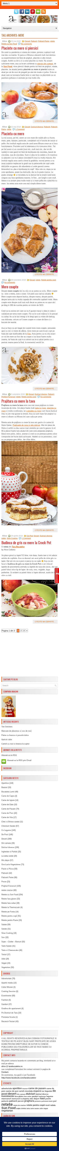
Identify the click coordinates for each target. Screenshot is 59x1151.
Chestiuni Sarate (8, 826)
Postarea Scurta (8, 1017)
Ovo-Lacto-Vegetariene (10, 864)
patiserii (13, 1101)
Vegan (4, 963)
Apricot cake (6, 739)
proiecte (38, 1101)
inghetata (42, 1096)
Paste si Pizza (7, 869)
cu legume (47, 1091)
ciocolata (29, 1091)
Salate (4, 924)
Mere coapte (9, 286)
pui (54, 1101)
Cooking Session (8, 991)
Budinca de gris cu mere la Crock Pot (26, 542)
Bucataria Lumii (7, 792)
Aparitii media (7, 983)
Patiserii (34, 41)
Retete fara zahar (8, 903)
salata (52, 1105)
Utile (3, 959)
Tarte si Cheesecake (9, 950)
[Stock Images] (8, 716)
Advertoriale (6, 978)
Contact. (5, 1072)
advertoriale (6, 1088)
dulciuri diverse (42, 1094)
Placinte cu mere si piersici (19, 48)
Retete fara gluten (8, 899)
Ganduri (4, 1004)
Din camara (6, 843)
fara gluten (19, 1096)
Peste (3, 882)
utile (41, 1108)
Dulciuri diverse (37, 127)
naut (42, 1098)
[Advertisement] (29, 655)
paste (48, 1098)
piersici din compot (45, 64)
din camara (21, 1094)
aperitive (17, 1088)
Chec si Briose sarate (10, 822)
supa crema (21, 1108)
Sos (3, 937)
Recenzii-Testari (8, 1021)
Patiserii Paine (43, 41)
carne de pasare (37, 1088)
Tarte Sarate (6, 946)
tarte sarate (35, 1108)
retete (52, 41)
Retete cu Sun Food (9, 44)
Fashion (4, 1000)
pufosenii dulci (47, 1101)
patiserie (5, 1101)
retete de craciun (19, 1105)
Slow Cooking (12, 538)
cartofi (21, 1091)
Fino (29, 334)
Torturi (4, 954)
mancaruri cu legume (20, 1099)
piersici (21, 1101)
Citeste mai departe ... (45, 121)
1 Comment (19, 129)
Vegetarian (5, 967)
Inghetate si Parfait (9, 852)
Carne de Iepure (8, 800)
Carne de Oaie (7, 804)
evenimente (7, 1096)
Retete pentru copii (48, 280)
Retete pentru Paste (9, 920)
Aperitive (5, 783)
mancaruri (6, 1098)
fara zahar (27, 1096)
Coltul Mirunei (7, 987)
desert (12, 1093)
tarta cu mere (40, 408)
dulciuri (30, 1093)
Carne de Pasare (8, 809)
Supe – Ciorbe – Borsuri (11, 942)
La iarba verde (7, 856)
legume (49, 1096)
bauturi (25, 1088)
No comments (26, 44)
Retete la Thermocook (10, 907)
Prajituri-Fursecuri (8, 397)
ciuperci (37, 1091)
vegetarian (7, 1110)
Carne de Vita (7, 817)
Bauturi (4, 787)
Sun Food (7, 66)
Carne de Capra (7, 796)
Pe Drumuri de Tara (9, 1013)
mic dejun (34, 1098)
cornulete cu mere (33, 411)
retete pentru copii (35, 1105)
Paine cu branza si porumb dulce (15, 735)
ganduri (35, 1096)
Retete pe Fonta (8, 912)
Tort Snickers (6, 727)
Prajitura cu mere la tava (18, 401)
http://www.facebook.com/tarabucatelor (18, 1078)
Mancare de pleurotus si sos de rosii (16, 731)
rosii (47, 1105)
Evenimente (6, 996)
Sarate (4, 929)
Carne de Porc (7, 813)
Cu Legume (6, 830)
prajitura (29, 1101)
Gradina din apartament (11, 1008)
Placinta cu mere (12, 133)
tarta (28, 1108)
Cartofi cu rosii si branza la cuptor (15, 744)
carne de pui (12, 1091)
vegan (45, 1108)
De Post (30, 536)
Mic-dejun (5, 860)
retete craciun (7, 890)
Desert (27, 41)
